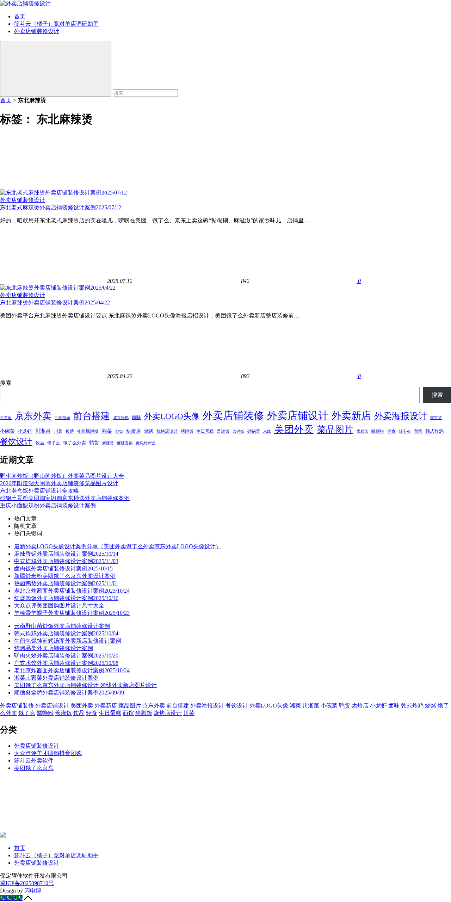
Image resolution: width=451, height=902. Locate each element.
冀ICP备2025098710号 (27, 883)
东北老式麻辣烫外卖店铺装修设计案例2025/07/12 (60, 207)
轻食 (391, 431)
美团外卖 (294, 429)
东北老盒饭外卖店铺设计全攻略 (39, 491)
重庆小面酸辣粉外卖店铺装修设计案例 (48, 505)
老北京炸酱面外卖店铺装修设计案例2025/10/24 (72, 591)
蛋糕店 (362, 431)
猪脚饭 (187, 431)
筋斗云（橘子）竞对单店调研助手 (56, 24)
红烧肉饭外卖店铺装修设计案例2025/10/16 (66, 598)
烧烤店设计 (167, 431)
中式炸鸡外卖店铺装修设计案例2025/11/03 (66, 561)
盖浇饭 (223, 431)
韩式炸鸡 (434, 431)
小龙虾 (25, 431)
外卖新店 (351, 415)
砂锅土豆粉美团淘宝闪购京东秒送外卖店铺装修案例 (65, 498)
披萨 (70, 431)
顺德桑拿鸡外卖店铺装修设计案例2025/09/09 (69, 693)
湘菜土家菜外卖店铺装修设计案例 (56, 678)
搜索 (5, 383)
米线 (267, 431)
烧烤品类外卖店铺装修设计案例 (53, 648)
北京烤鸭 (121, 418)
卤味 (136, 417)
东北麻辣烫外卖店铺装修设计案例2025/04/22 (55, 302)
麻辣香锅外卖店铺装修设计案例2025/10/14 (66, 554)
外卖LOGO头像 (171, 416)
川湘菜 (43, 431)
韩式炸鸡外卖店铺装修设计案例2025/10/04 (66, 633)
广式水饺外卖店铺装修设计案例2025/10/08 (66, 663)
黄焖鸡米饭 (145, 443)
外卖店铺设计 (297, 415)
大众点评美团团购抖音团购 (48, 753)
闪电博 (32, 891)
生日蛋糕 (205, 431)
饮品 (40, 442)
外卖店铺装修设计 (36, 31)
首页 (19, 16)
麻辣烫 (108, 443)
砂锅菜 (253, 431)
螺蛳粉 (377, 431)
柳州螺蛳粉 (87, 431)
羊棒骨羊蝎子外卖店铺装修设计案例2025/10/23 (72, 613)
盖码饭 (238, 431)
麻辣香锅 (124, 443)
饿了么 (53, 442)
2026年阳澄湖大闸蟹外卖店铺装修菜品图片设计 (59, 483)
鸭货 (94, 442)
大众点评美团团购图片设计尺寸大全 (59, 605)
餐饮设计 (16, 441)
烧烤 (148, 431)
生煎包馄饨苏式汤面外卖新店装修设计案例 (67, 641)
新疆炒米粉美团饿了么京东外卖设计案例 (65, 576)
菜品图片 (335, 430)
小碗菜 (7, 431)
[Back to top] (28, 898)
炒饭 (119, 431)
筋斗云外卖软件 (34, 761)
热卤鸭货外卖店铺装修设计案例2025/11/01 (66, 583)
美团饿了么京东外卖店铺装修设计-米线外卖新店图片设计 (85, 685)
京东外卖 (33, 416)
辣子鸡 (404, 431)
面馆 (418, 431)
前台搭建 (91, 416)
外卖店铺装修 (233, 415)
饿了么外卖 (74, 442)
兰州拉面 (62, 417)
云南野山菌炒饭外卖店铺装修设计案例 (62, 626)
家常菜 (436, 417)
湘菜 (106, 431)
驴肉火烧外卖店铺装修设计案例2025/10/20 (66, 656)
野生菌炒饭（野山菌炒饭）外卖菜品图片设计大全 (62, 476)
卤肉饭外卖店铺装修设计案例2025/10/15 (63, 569)
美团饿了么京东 (34, 768)
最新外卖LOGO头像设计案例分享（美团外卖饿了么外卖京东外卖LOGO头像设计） (117, 546)
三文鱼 (6, 417)
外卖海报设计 (400, 416)
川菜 (58, 431)
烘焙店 (133, 431)
